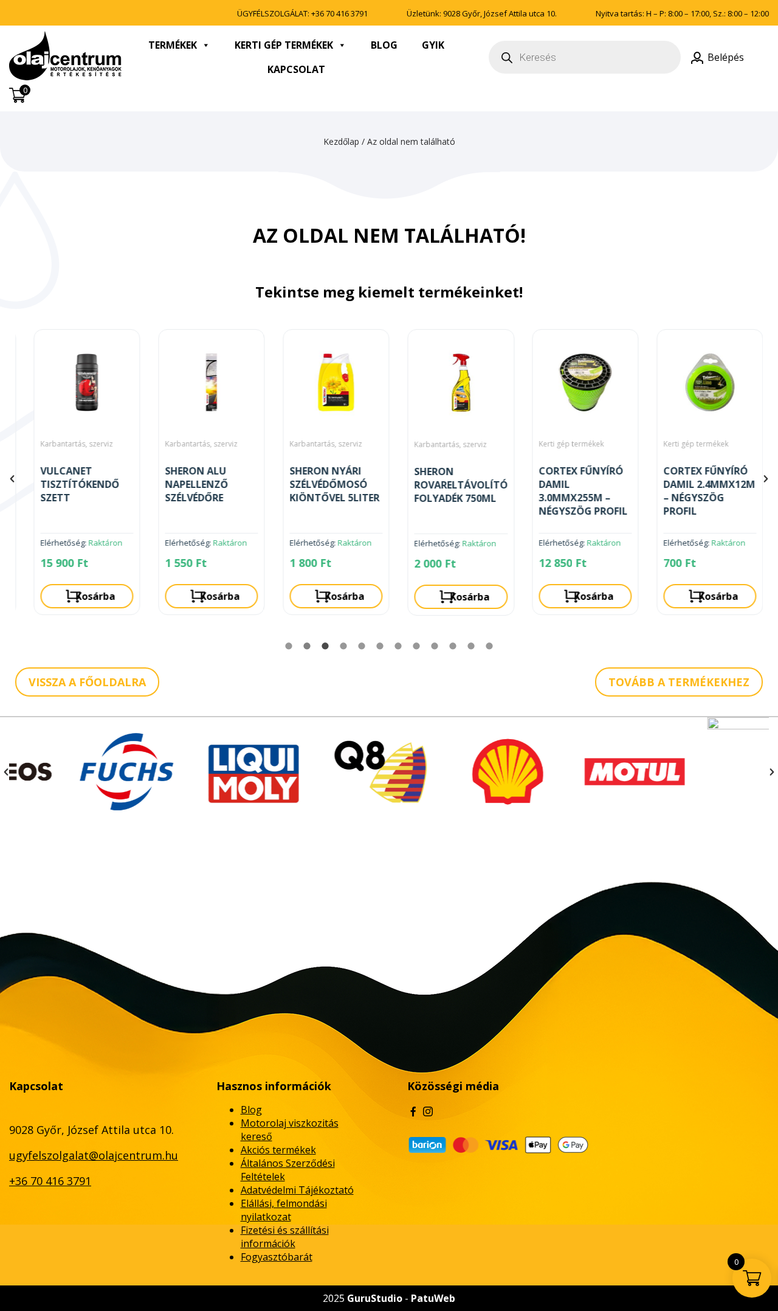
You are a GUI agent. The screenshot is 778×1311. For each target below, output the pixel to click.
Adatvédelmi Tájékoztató (297, 1190)
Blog (384, 45)
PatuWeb (433, 1298)
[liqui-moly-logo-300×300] (199, 771)
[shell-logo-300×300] (453, 771)
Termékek (172, 45)
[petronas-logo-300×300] (707, 771)
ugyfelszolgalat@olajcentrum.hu (93, 1155)
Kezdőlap (341, 141)
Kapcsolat (296, 69)
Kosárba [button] (86, 596)
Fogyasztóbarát (276, 1257)
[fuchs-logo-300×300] (72, 771)
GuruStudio (374, 1298)
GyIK (433, 45)
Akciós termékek (278, 1149)
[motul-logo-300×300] (580, 771)
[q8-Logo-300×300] (326, 771)
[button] (12, 479)
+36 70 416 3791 (339, 13)
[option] (77, 477)
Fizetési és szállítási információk (285, 1236)
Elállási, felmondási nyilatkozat (284, 1210)
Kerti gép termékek (284, 45)
